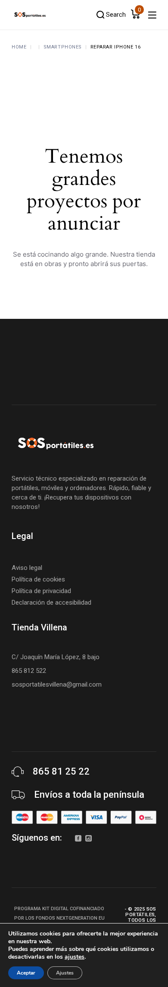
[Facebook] (78, 838)
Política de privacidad (41, 591)
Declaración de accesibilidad (51, 602)
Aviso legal (27, 568)
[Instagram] (88, 838)
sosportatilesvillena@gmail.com (57, 684)
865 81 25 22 (61, 771)
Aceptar (26, 972)
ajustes (74, 957)
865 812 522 (29, 671)
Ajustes (65, 972)
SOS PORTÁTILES (140, 911)
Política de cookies (38, 579)
